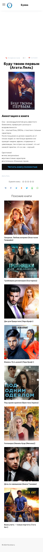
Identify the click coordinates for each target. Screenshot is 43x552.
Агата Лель (5, 176)
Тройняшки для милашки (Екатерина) (20, 281)
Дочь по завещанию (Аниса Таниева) (20, 484)
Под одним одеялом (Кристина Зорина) (21, 403)
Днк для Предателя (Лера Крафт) (18, 321)
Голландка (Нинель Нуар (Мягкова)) (19, 443)
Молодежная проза (14, 58)
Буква (24, 5)
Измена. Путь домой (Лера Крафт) (19, 362)
